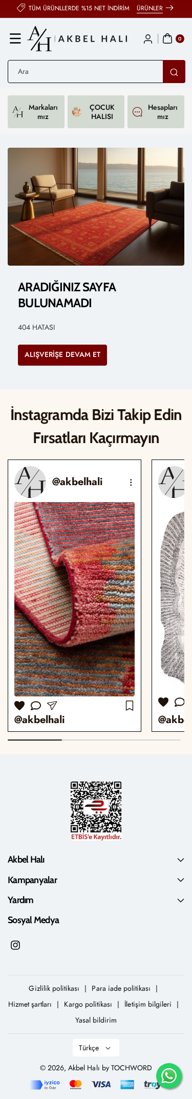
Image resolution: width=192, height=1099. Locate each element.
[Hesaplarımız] (137, 111)
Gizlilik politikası (54, 988)
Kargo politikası (88, 1004)
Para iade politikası (121, 988)
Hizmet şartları (30, 1004)
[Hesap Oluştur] (148, 38)
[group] (74, 595)
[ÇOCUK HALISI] (76, 112)
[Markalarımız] (18, 112)
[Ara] (174, 71)
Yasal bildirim (96, 1020)
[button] (15, 38)
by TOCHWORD (127, 1068)
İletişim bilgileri (148, 1004)
